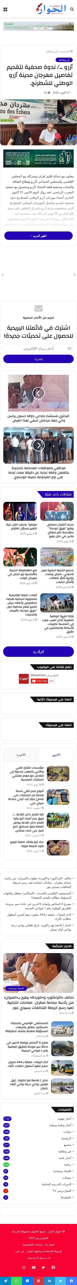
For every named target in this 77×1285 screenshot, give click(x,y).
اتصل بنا (50, 1244)
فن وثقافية (52, 51)
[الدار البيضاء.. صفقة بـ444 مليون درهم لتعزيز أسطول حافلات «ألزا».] (62, 1068)
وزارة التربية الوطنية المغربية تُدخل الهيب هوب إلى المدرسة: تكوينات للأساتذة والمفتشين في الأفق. (58, 624)
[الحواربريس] (50, 9)
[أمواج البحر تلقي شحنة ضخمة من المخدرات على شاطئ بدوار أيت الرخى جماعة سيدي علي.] (58, 797)
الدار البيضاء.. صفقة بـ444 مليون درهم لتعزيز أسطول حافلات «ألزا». (27, 1064)
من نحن (19, 1251)
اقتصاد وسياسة (62, 1171)
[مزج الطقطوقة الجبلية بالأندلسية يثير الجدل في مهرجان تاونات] (20, 557)
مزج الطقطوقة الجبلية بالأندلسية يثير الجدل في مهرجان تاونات (22, 574)
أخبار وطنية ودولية (60, 1125)
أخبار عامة (65, 1158)
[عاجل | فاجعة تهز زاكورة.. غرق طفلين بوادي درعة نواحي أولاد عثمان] (62, 1086)
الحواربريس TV (62, 1190)
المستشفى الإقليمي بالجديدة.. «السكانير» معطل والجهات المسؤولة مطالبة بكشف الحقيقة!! (27, 1027)
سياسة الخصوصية (33, 1244)
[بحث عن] (72, 10)
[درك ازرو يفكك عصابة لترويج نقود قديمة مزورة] (58, 848)
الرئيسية (65, 51)
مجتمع (67, 1144)
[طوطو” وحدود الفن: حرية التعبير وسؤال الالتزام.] (20, 511)
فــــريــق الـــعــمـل (38, 1257)
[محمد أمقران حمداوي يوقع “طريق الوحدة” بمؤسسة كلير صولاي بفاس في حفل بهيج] (57, 511)
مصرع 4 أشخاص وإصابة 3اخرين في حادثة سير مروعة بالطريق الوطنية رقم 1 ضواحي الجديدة (27, 1046)
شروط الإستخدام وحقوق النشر (44, 1251)
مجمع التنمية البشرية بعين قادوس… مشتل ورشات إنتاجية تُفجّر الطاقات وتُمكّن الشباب (57, 576)
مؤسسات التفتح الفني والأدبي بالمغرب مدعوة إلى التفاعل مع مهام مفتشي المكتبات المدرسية (27, 774)
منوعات (66, 1177)
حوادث (67, 1131)
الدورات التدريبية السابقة (56, 1184)
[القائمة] (5, 10)
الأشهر (56, 755)
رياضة (67, 1164)
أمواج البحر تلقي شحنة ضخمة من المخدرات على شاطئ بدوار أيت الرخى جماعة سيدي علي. (26, 797)
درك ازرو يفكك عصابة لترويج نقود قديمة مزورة (27, 844)
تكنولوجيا (66, 1197)
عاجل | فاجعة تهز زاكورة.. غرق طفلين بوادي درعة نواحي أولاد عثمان (29, 1084)
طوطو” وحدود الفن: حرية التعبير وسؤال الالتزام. (21, 526)
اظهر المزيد (39, 235)
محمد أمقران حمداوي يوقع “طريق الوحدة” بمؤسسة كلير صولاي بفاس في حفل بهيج (60, 530)
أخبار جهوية (64, 1118)
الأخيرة (21, 755)
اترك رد (38, 651)
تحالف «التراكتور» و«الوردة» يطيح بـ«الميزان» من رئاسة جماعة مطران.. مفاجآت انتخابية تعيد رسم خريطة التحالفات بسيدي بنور (38, 883)
